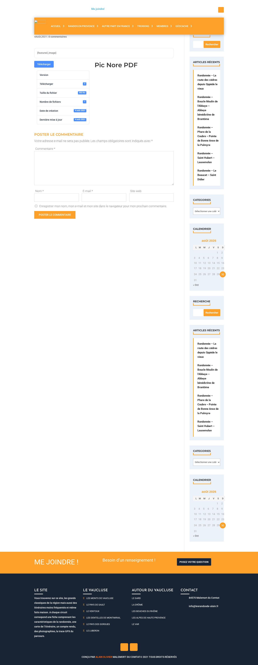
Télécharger (44, 64)
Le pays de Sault (95, 604)
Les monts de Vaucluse (99, 598)
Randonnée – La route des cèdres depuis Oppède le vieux (207, 82)
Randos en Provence (81, 26)
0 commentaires (58, 36)
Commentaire (45, 148)
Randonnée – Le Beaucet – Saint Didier (206, 175)
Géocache (182, 26)
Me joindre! (97, 9)
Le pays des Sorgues (98, 624)
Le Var (135, 624)
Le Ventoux (92, 611)
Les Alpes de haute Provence (149, 617)
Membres (162, 26)
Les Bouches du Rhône (145, 611)
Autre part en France (116, 26)
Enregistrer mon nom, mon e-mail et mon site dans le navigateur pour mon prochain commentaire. (103, 206)
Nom (39, 191)
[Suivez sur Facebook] (221, 10)
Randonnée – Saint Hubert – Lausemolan (205, 158)
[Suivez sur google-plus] (134, 647)
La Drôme (137, 604)
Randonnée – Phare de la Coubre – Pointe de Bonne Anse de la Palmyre (208, 136)
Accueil (56, 26)
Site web (135, 191)
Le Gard (136, 598)
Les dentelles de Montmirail (103, 617)
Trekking (143, 26)
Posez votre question (194, 562)
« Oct (196, 285)
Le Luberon (92, 630)
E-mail (88, 191)
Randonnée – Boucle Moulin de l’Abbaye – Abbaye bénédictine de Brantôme (207, 108)
